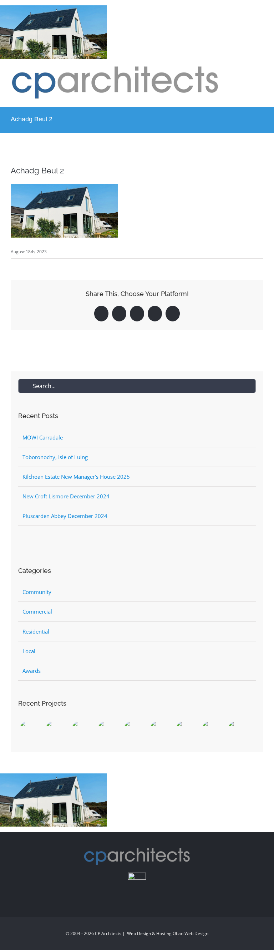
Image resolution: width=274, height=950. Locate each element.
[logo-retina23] (115, 68)
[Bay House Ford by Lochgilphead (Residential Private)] (186, 732)
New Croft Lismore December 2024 (66, 496)
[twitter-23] (137, 875)
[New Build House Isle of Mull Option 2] (134, 732)
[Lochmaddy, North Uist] (30, 732)
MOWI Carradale (42, 437)
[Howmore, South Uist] (56, 732)
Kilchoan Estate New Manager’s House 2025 (76, 476)
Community (36, 591)
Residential (35, 631)
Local (28, 651)
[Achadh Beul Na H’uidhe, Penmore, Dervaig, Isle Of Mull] (213, 732)
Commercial (37, 611)
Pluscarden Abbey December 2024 (64, 515)
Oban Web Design (190, 933)
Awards (31, 670)
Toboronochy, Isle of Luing (55, 457)
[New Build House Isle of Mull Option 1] (160, 732)
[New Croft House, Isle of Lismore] (108, 732)
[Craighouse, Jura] (82, 732)
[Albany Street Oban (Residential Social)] (239, 732)
